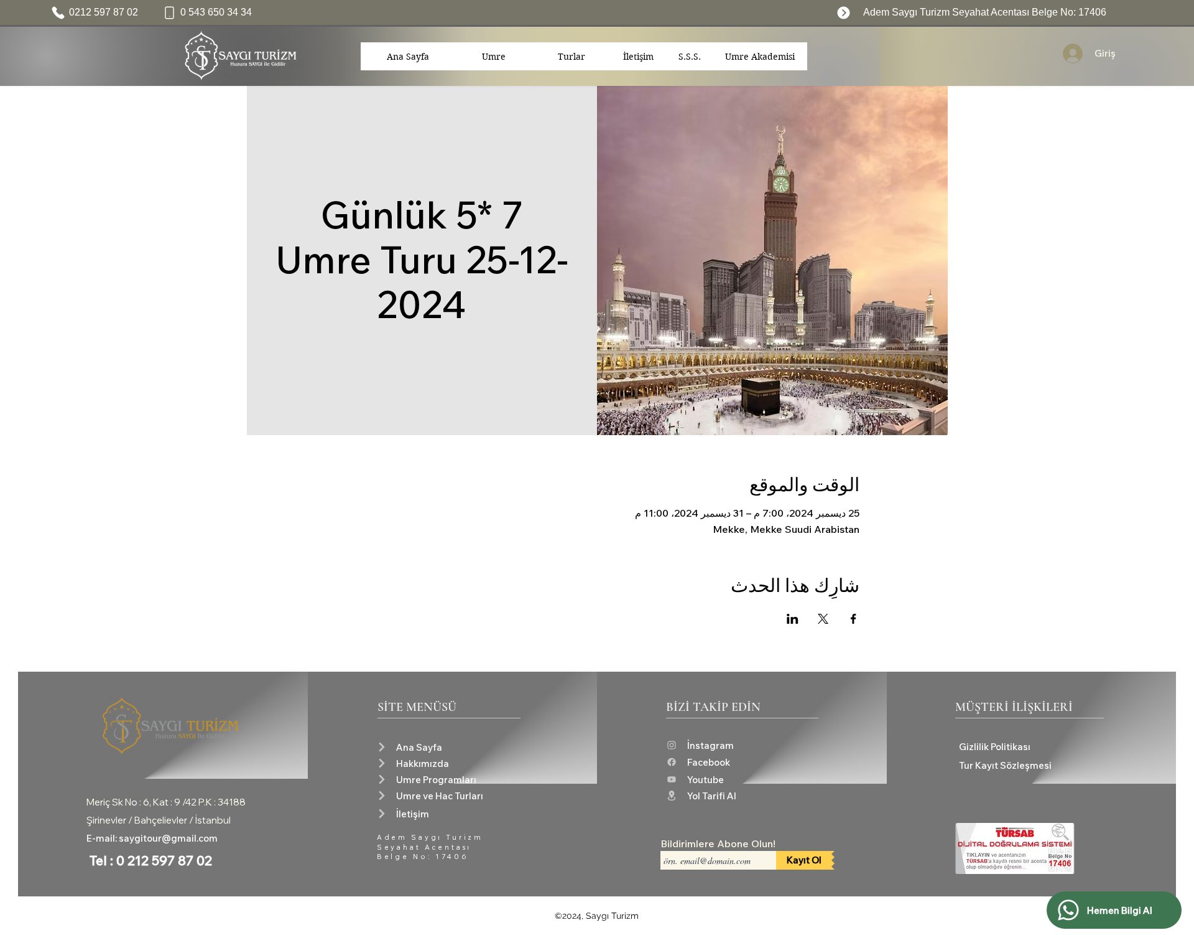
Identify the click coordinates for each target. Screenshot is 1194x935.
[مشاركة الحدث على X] (823, 619)
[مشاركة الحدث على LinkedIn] (792, 619)
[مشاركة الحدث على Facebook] (853, 619)
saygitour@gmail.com (168, 838)
